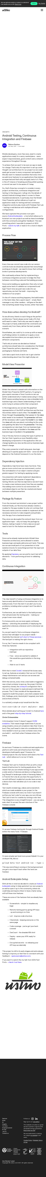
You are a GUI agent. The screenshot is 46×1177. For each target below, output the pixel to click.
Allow (34, 3)
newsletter (36, 1122)
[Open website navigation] (42, 10)
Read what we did (29, 1130)
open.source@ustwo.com (21, 956)
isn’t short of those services (30, 637)
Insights (5, 132)
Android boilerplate (15, 216)
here (42, 711)
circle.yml (23, 687)
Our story (4, 1126)
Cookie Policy (28, 1140)
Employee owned (7, 1128)
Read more (18, 4)
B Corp (4, 1129)
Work (3, 1120)
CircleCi (19, 671)
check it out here (14, 962)
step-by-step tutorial (23, 713)
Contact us (5, 1133)
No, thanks (42, 3)
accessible (33, 1135)
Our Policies (6, 1161)
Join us (4, 1131)
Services (4, 1118)
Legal (13, 1161)
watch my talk (13, 226)
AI (2, 1122)
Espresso (15, 554)
